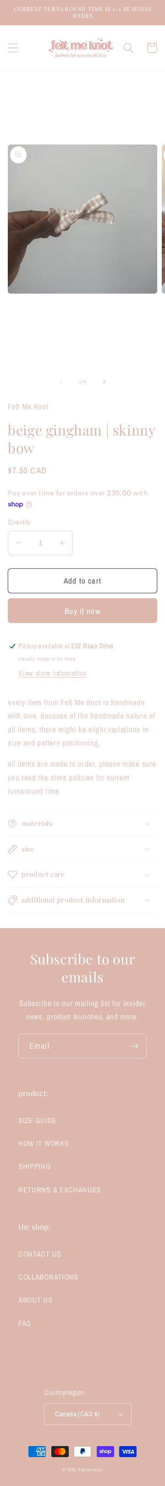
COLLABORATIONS (48, 1277)
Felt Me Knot (90, 1470)
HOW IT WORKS (43, 1143)
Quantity (19, 522)
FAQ (24, 1323)
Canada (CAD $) (77, 1414)
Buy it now (82, 611)
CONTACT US (39, 1254)
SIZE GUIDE (37, 1120)
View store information (52, 673)
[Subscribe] (134, 1046)
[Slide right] (104, 382)
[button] (13, 48)
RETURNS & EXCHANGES (59, 1190)
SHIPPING (34, 1166)
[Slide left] (61, 382)
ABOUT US (35, 1300)
